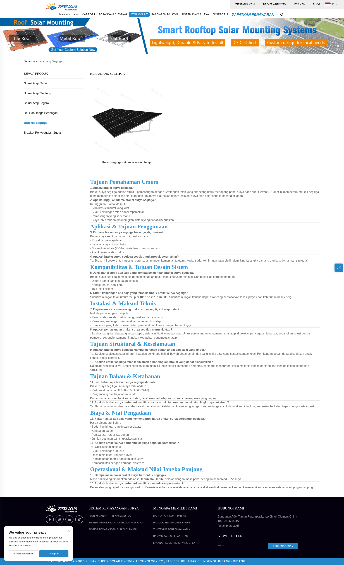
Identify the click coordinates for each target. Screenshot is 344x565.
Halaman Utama (68, 14)
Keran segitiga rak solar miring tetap (126, 162)
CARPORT (88, 14)
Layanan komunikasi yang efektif (176, 542)
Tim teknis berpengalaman (171, 529)
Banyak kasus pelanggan (170, 536)
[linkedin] (69, 519)
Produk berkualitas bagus (172, 522)
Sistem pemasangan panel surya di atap (116, 522)
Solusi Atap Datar (35, 83)
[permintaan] (339, 268)
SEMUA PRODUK (36, 73)
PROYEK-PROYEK (274, 4)
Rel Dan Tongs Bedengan (41, 113)
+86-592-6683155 (229, 521)
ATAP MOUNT (139, 14)
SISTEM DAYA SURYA (195, 14)
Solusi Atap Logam (36, 103)
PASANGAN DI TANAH (113, 14)
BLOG (316, 4)
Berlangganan (283, 546)
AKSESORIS (220, 14)
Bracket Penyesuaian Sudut (42, 132)
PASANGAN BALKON (164, 14)
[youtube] (60, 519)
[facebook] (50, 519)
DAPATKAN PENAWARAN (253, 14)
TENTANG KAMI (245, 4)
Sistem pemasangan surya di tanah (113, 529)
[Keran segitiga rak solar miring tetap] (126, 120)
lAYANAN (299, 4)
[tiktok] (79, 519)
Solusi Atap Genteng (37, 93)
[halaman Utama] (62, 6)
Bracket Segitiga (35, 123)
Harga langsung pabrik (169, 515)
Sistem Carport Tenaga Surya (110, 515)
